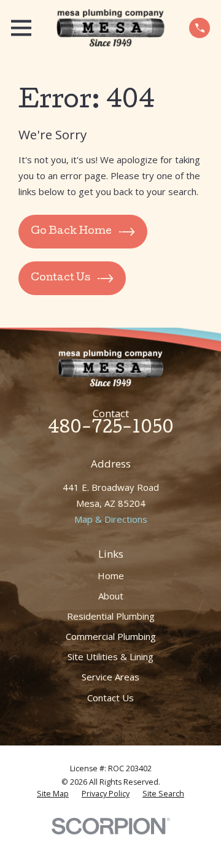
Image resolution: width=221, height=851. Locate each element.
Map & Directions (110, 519)
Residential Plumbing (111, 616)
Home (111, 575)
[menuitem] (53, 793)
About (110, 596)
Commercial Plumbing (111, 636)
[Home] (110, 28)
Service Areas (110, 677)
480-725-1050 (111, 429)
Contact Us (110, 697)
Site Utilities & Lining (110, 656)
